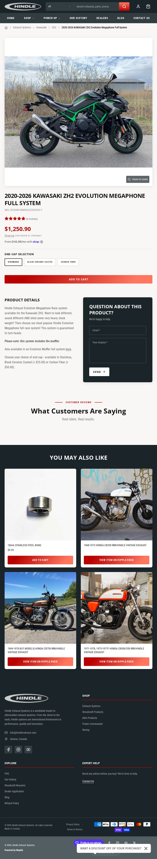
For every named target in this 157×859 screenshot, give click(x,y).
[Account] (138, 6)
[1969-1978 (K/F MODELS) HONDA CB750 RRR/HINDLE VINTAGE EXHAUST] (40, 608)
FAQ (7, 773)
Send (97, 372)
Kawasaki (41, 27)
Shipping (9, 235)
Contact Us (141, 18)
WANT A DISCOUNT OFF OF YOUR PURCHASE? (110, 848)
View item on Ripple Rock (116, 559)
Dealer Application (14, 791)
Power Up (50, 18)
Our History (78, 18)
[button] (148, 6)
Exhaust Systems (22, 27)
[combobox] (96, 6)
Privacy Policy (72, 824)
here (68, 349)
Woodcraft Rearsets (15, 785)
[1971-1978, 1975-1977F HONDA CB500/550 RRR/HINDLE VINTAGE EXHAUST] (116, 608)
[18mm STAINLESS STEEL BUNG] (40, 504)
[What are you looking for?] (124, 6)
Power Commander (92, 723)
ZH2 (54, 27)
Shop (27, 18)
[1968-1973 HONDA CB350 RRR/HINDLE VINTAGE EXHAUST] (116, 504)
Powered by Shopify (14, 850)
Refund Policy (12, 803)
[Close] (145, 848)
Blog (120, 18)
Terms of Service (75, 829)
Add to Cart (40, 559)
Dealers (102, 18)
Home (11, 18)
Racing (85, 729)
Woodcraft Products (92, 712)
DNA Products (89, 717)
